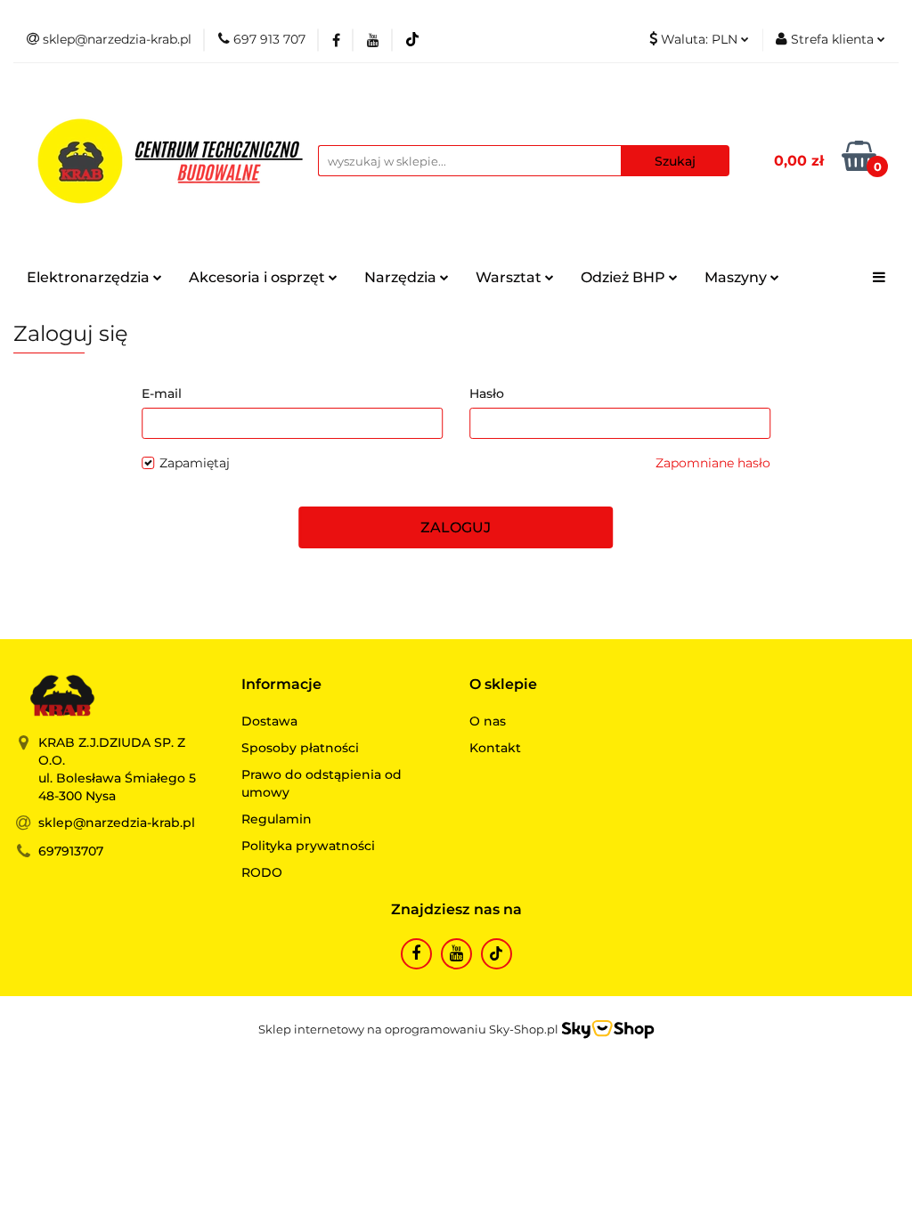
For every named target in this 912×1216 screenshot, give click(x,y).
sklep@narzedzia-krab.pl (116, 823)
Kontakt (495, 748)
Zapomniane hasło (713, 463)
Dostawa (269, 721)
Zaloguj (455, 527)
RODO (261, 872)
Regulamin (276, 819)
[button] (281, 685)
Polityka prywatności (308, 846)
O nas (487, 721)
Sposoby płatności (300, 748)
